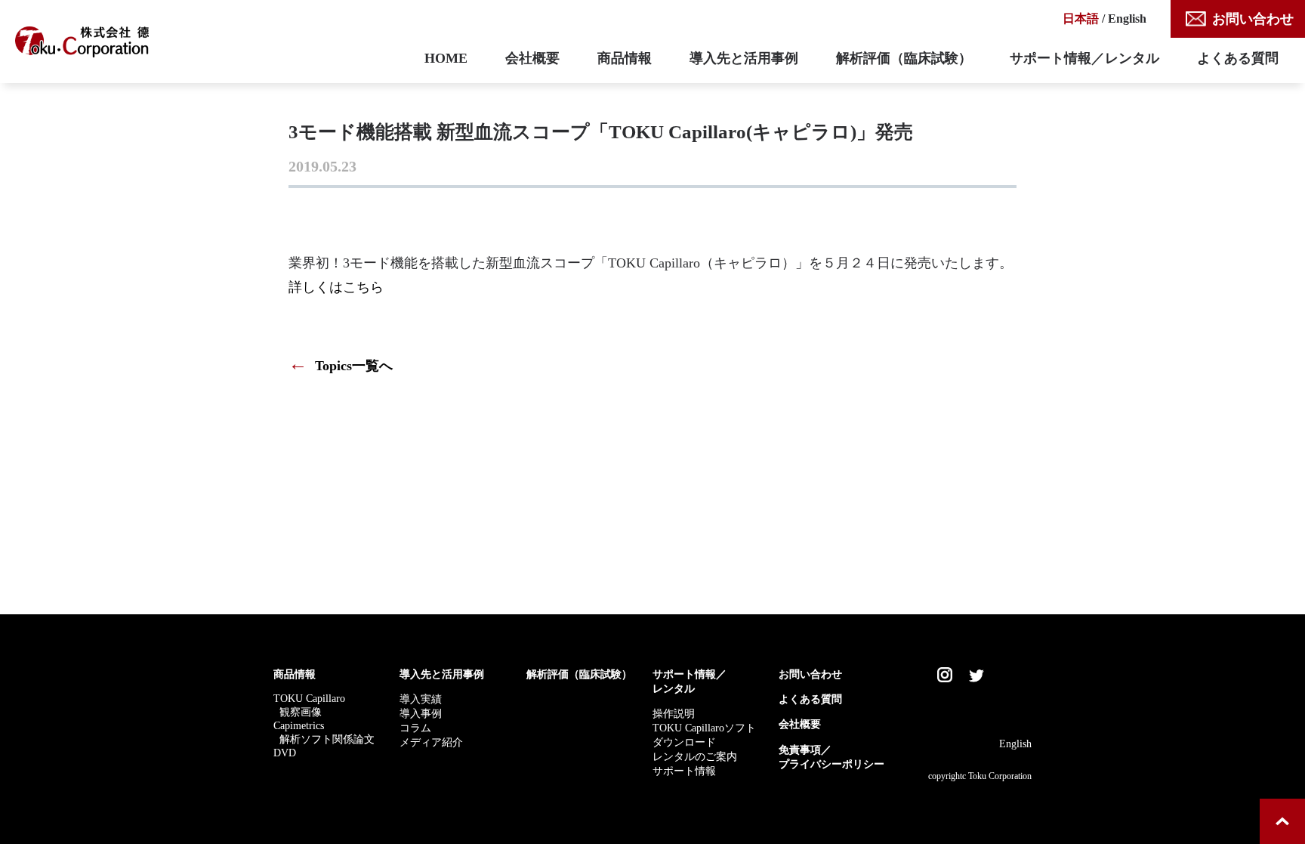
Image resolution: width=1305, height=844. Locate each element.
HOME (445, 58)
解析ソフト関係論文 (327, 739)
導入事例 (421, 713)
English (1127, 18)
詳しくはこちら (336, 287)
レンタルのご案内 (694, 756)
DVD (284, 753)
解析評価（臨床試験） (904, 58)
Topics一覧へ (340, 365)
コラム (415, 728)
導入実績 (421, 699)
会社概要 (532, 58)
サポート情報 (684, 771)
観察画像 (300, 712)
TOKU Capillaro (309, 698)
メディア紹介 (431, 742)
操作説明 (673, 713)
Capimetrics (298, 725)
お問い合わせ (1253, 18)
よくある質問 (1238, 58)
